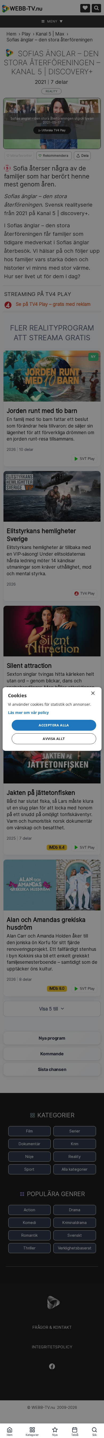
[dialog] (52, 719)
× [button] (93, 693)
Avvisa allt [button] (54, 738)
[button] (54, 725)
